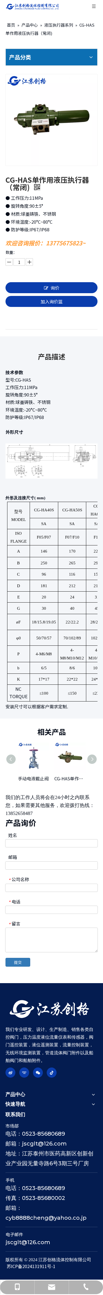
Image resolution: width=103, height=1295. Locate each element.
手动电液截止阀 (33, 778)
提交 (18, 962)
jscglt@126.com (27, 1242)
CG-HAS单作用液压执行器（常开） (69, 778)
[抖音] (52, 1072)
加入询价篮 (52, 301)
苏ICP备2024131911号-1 (31, 1266)
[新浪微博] (10, 1072)
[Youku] (24, 1072)
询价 (55, 287)
